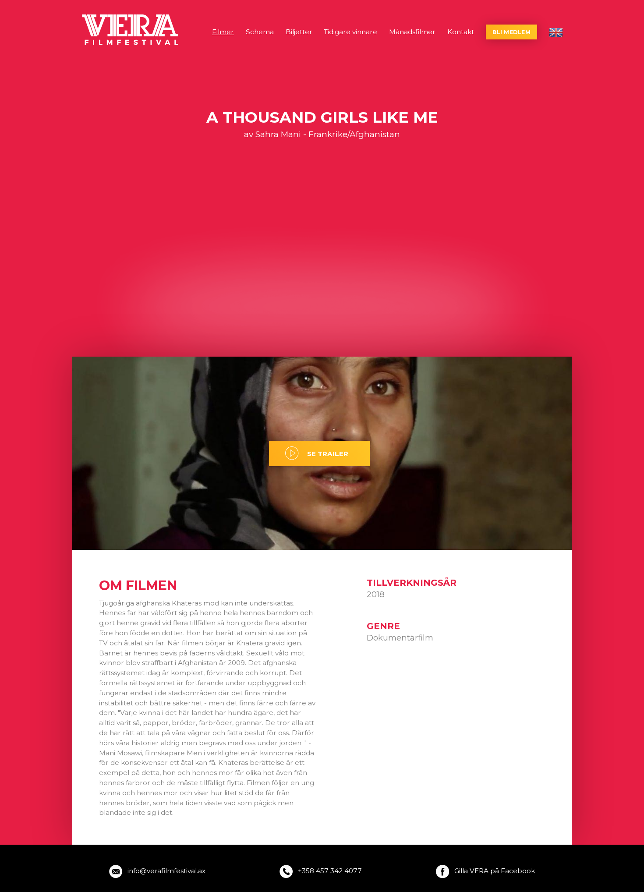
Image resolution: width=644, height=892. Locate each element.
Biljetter (299, 32)
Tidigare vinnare (350, 32)
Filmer (223, 32)
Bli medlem (511, 32)
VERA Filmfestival (131, 29)
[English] (556, 32)
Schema (260, 32)
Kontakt (460, 32)
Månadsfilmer (412, 32)
